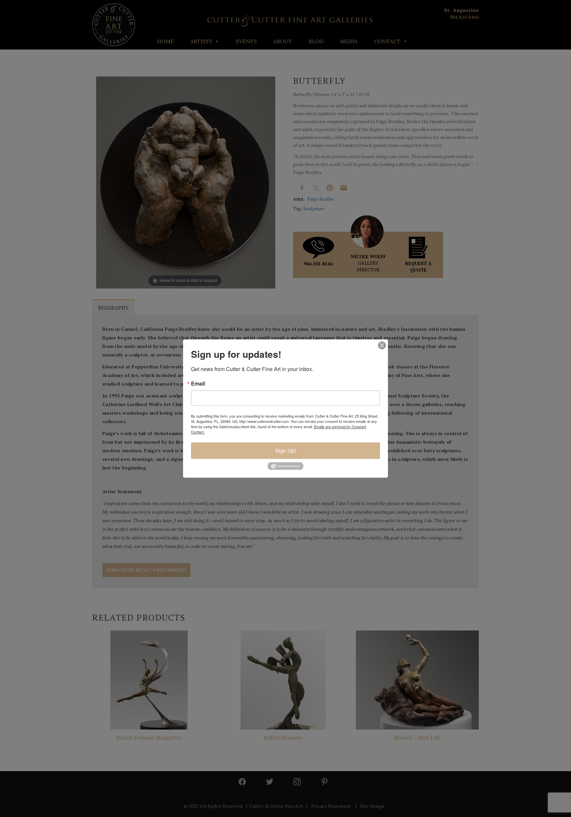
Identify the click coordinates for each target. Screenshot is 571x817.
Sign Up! (285, 450)
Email (198, 383)
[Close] (382, 345)
